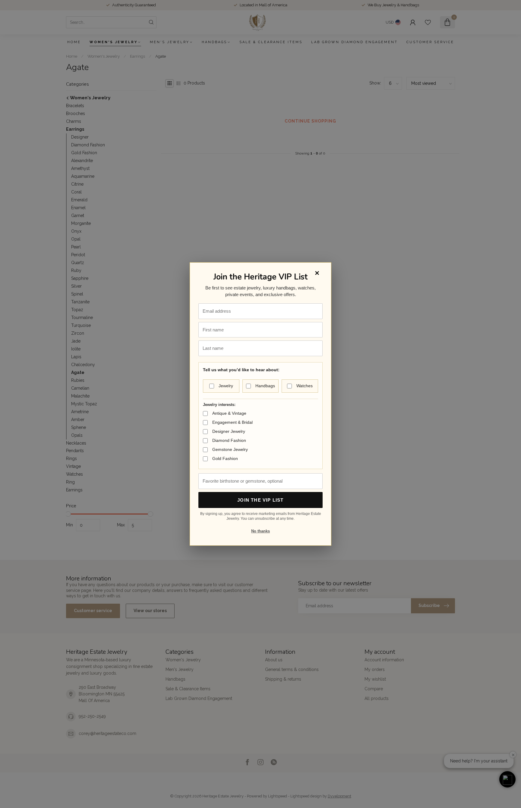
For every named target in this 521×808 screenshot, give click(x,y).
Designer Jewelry (228, 431)
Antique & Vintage (229, 413)
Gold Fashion (225, 458)
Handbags (265, 385)
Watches (304, 385)
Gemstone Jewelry (230, 449)
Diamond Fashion (229, 440)
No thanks (260, 531)
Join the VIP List (260, 500)
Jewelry (226, 385)
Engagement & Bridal (232, 422)
